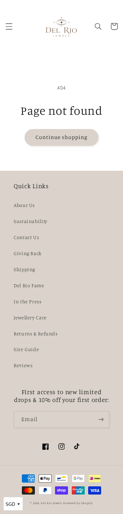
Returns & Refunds (36, 333)
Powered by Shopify (78, 503)
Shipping (24, 269)
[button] (9, 26)
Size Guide (26, 349)
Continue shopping (62, 137)
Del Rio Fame (29, 285)
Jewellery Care (30, 317)
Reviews (23, 365)
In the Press (28, 301)
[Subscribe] (101, 419)
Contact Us (26, 237)
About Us (24, 205)
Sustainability (30, 221)
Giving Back (28, 253)
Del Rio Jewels (51, 503)
